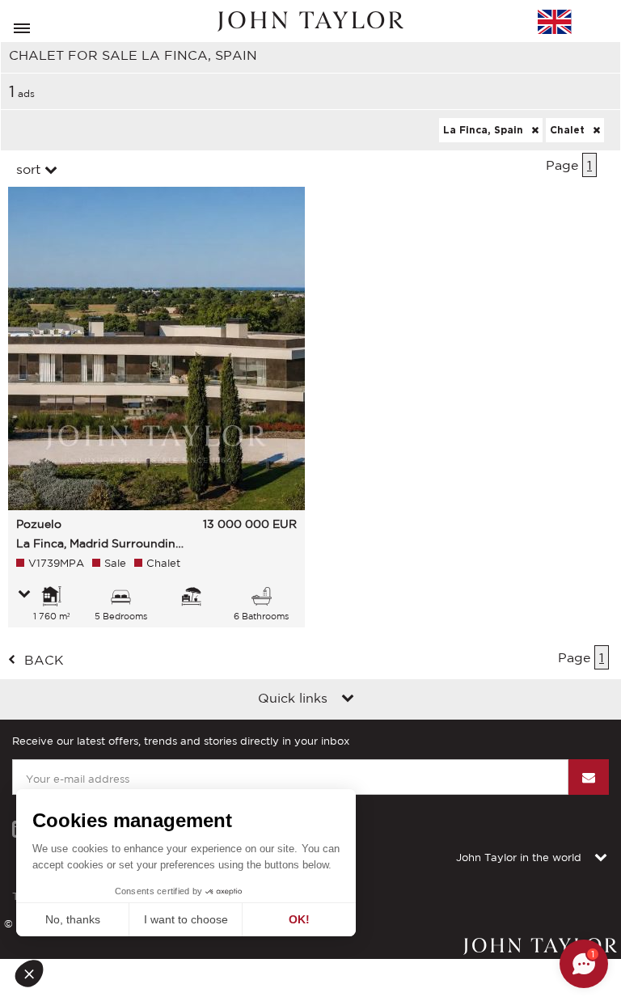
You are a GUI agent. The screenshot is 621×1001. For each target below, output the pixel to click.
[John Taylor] (310, 21)
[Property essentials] (24, 595)
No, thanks (72, 919)
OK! (299, 919)
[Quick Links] (348, 699)
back (44, 660)
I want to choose (186, 919)
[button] (34, 973)
